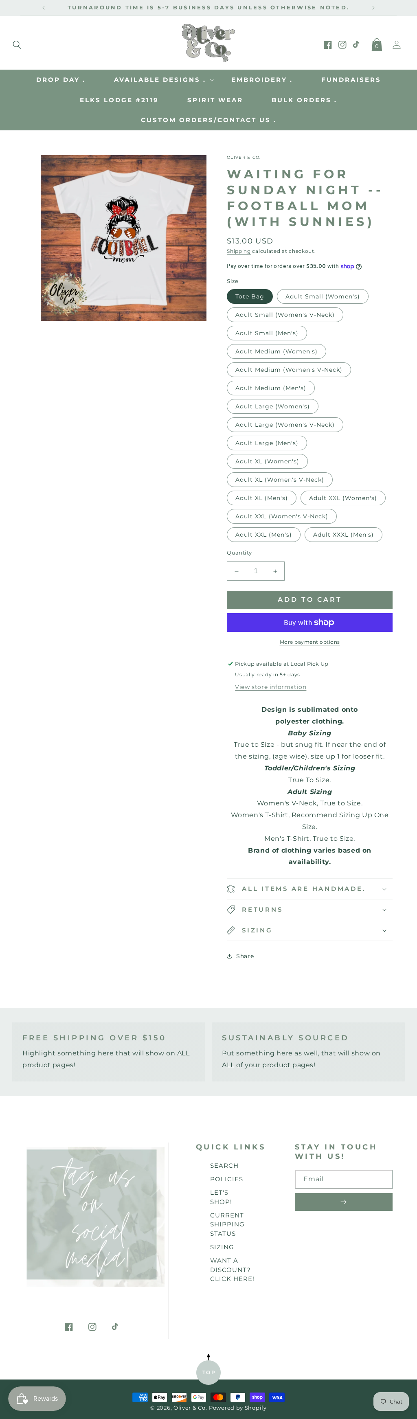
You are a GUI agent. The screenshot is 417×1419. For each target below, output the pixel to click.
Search (224, 1165)
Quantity (239, 552)
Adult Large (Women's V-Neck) (285, 424)
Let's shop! (221, 1197)
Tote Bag (249, 296)
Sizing (222, 1247)
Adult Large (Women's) (272, 406)
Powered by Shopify (238, 1408)
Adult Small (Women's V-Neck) (285, 314)
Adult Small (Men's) (266, 333)
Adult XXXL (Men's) (343, 534)
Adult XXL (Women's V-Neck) (281, 516)
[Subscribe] (344, 1202)
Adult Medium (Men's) (270, 388)
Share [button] (245, 956)
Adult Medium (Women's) (276, 351)
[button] (17, 43)
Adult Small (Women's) (322, 296)
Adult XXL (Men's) (263, 534)
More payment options (310, 642)
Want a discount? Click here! (232, 1270)
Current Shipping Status (227, 1224)
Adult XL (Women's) (267, 461)
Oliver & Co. (190, 1408)
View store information (270, 687)
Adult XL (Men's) (261, 498)
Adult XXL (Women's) (343, 498)
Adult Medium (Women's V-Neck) (288, 369)
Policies (226, 1179)
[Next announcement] (373, 7)
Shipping (239, 251)
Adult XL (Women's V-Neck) (279, 479)
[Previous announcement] (44, 7)
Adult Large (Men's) (266, 443)
